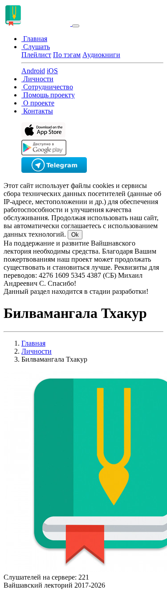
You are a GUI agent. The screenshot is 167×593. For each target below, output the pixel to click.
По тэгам (67, 54)
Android (33, 71)
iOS (52, 71)
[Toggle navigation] (75, 26)
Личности (36, 351)
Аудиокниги (101, 54)
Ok (75, 234)
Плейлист (36, 54)
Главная (33, 343)
